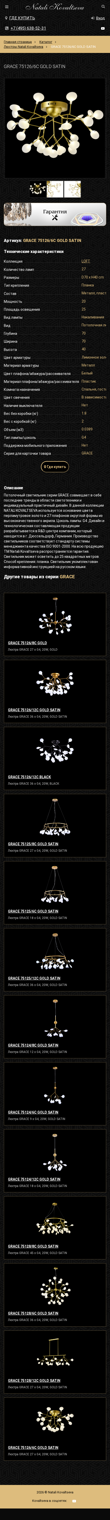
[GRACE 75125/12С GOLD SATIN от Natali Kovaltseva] (55, 951)
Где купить (22, 18)
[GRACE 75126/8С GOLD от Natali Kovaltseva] (55, 616)
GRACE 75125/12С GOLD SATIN (34, 978)
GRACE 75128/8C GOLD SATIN (33, 1246)
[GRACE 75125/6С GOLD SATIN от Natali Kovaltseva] (55, 884)
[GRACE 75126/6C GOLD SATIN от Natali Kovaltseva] (55, 1421)
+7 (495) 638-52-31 (28, 28)
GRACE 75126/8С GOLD (27, 643)
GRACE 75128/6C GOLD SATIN (33, 1313)
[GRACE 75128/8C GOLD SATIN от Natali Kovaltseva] (55, 1219)
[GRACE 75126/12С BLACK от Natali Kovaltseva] (55, 750)
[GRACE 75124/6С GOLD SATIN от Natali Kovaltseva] (55, 1085)
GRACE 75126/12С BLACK (29, 777)
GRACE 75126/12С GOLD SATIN (34, 710)
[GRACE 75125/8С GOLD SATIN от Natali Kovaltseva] (55, 817)
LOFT (86, 261)
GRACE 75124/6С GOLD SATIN (33, 1112)
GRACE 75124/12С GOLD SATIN (34, 1179)
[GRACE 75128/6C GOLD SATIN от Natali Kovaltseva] (55, 1286)
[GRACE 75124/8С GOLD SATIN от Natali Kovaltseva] (55, 1018)
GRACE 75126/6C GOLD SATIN (33, 1448)
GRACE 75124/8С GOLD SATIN (33, 1045)
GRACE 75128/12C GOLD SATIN (34, 1381)
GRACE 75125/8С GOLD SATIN (33, 844)
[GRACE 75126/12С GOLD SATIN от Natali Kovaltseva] (55, 683)
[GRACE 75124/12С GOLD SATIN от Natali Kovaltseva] (55, 1152)
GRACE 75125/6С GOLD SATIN (33, 911)
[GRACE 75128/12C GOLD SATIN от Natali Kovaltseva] (55, 1354)
